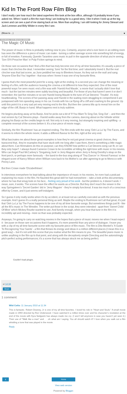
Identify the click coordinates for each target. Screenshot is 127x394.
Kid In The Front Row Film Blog (39, 9)
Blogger (69, 391)
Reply (12, 326)
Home (63, 379)
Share (6, 289)
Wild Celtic (14, 305)
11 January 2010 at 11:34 (33, 305)
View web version (63, 385)
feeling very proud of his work (64, 181)
